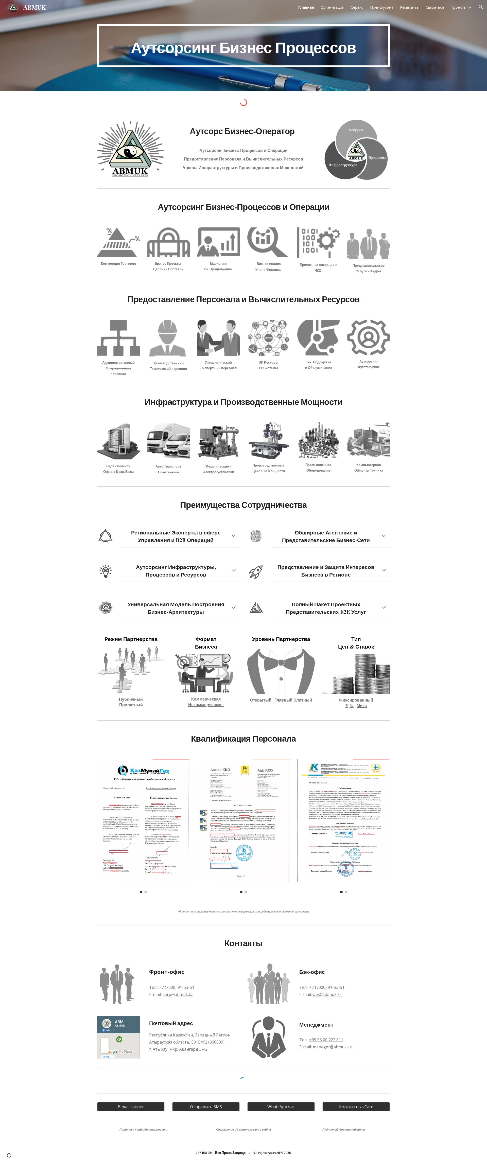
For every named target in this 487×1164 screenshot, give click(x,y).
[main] (243, 45)
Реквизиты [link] (409, 7)
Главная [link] (306, 7)
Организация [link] (332, 7)
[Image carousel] (143, 826)
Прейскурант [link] (381, 7)
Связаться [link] (435, 7)
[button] (481, 7)
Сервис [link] (357, 7)
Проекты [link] (458, 7)
